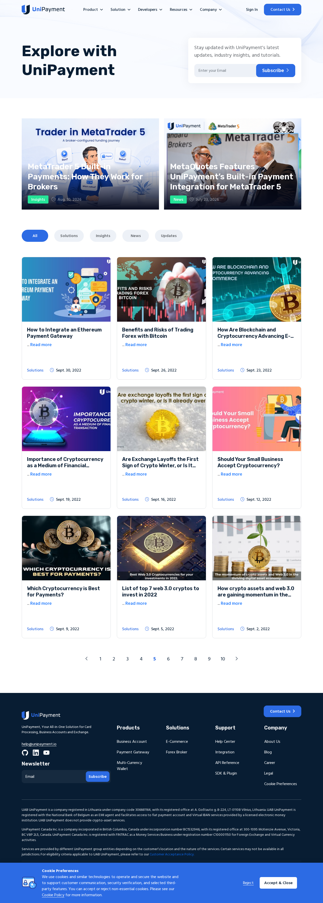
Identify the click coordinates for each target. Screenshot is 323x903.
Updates (169, 236)
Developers (147, 9)
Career (269, 762)
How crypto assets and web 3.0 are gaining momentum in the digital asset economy (256, 594)
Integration (224, 752)
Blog (268, 752)
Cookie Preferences (280, 784)
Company (208, 9)
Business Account (132, 741)
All (35, 236)
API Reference (227, 762)
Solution (118, 9)
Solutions (69, 236)
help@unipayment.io (39, 744)
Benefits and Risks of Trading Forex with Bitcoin (157, 333)
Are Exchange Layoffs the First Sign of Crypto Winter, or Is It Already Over (160, 465)
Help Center (225, 741)
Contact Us (280, 9)
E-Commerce (177, 741)
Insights (103, 236)
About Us (272, 741)
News (136, 236)
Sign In (252, 9)
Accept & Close (278, 883)
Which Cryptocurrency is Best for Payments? (63, 591)
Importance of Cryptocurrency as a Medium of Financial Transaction (65, 465)
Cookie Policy (53, 895)
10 (223, 658)
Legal (268, 773)
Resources (178, 9)
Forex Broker (176, 752)
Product (90, 9)
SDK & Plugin (226, 773)
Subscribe (273, 70)
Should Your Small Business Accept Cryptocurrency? (250, 462)
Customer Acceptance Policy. (172, 854)
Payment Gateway (133, 752)
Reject (248, 883)
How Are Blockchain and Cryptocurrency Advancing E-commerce (254, 336)
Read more (41, 345)
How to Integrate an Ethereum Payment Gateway (64, 333)
